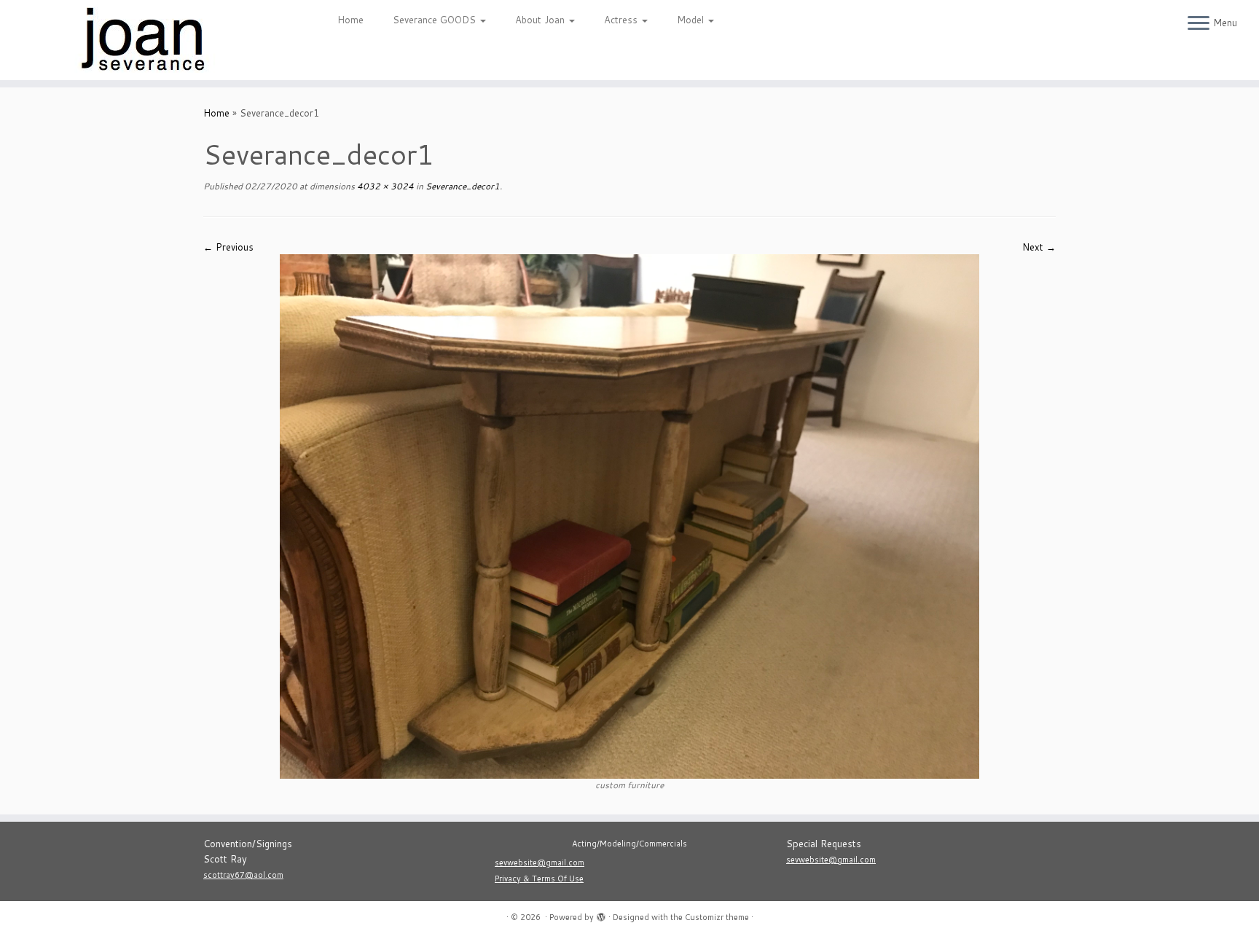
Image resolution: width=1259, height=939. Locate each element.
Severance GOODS (436, 19)
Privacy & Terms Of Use (539, 878)
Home (350, 19)
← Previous (228, 247)
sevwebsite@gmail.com (539, 862)
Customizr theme (717, 917)
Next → (1039, 247)
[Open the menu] (1198, 24)
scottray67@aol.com (243, 875)
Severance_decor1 (461, 186)
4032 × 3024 (384, 186)
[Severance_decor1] (629, 515)
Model (692, 19)
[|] (145, 40)
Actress (622, 19)
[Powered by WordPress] (601, 914)
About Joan (541, 19)
